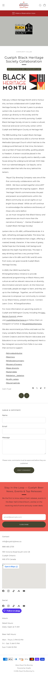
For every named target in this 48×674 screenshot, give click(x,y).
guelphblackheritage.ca (16, 320)
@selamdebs (11, 372)
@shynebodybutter (14, 353)
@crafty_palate (12, 379)
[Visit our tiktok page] (13, 591)
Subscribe (24, 524)
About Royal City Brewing (24, 665)
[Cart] (44, 5)
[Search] (40, 5)
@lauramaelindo (13, 383)
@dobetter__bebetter (15, 375)
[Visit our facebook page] (3, 591)
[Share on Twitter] (41, 388)
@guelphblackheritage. (32, 324)
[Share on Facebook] (33, 388)
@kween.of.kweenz (14, 364)
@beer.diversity (12, 368)
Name (4, 415)
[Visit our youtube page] (23, 591)
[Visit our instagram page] (8, 591)
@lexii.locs (10, 357)
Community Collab (24, 51)
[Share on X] (37, 388)
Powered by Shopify (24, 668)
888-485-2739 (8, 547)
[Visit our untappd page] (18, 591)
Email (4, 426)
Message (6, 437)
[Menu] (3, 5)
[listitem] (24, 13)
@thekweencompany (15, 361)
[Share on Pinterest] (45, 388)
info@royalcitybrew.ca (11, 541)
